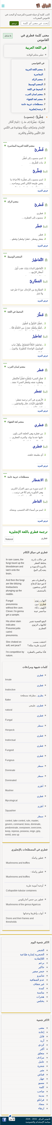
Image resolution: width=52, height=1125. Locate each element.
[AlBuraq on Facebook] (4, 1121)
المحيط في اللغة (35, 89)
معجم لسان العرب (34, 94)
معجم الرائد (37, 79)
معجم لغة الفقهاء (35, 99)
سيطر (40, 725)
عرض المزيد (43, 190)
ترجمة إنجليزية (36, 109)
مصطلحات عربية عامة (32, 104)
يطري (40, 695)
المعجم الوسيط (35, 84)
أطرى (40, 786)
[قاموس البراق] (43, 5)
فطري (40, 675)
